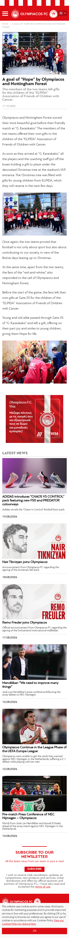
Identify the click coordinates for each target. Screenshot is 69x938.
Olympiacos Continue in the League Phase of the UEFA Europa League (34, 749)
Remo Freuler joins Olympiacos (24, 622)
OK (34, 931)
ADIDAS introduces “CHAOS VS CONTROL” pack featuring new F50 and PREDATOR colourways (33, 500)
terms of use (42, 886)
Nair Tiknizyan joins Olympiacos (25, 562)
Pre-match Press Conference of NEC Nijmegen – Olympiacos (28, 816)
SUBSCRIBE (34, 869)
